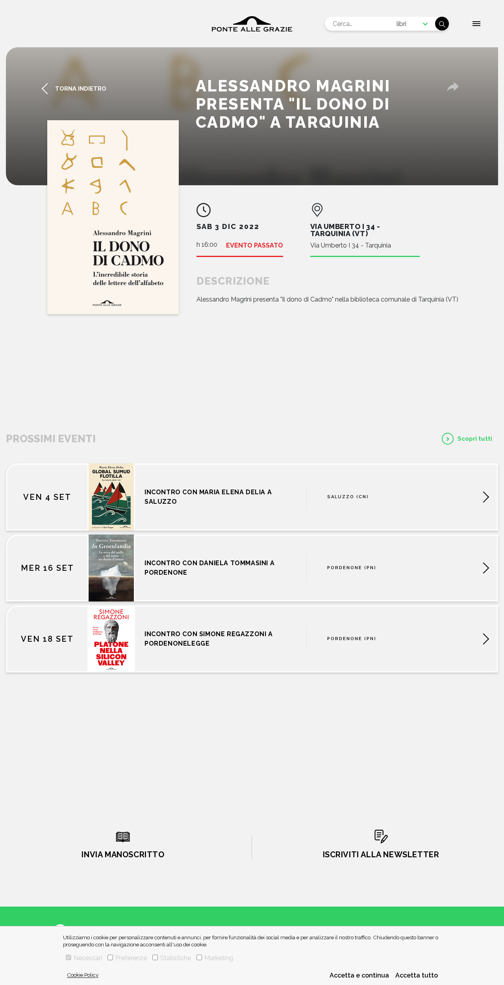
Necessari (88, 958)
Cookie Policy (82, 975)
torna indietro (80, 88)
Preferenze (131, 958)
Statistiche (175, 958)
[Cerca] (442, 24)
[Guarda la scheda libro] (113, 217)
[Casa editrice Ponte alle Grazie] (252, 24)
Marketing (218, 958)
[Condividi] (453, 87)
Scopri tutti (475, 438)
